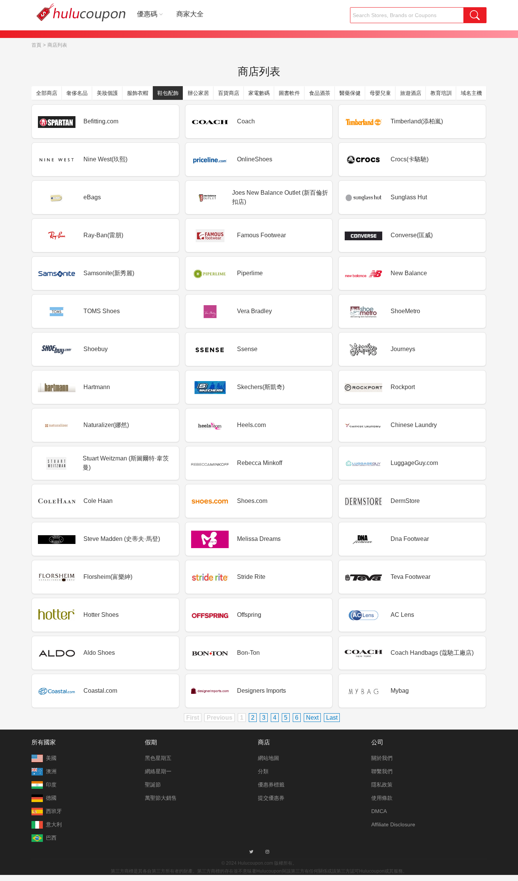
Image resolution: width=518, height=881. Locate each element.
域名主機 (471, 93)
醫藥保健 (350, 93)
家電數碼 (259, 93)
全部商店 (46, 93)
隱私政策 (381, 785)
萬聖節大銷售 (161, 798)
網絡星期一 (158, 771)
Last (331, 717)
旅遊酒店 (410, 93)
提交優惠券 (271, 798)
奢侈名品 (77, 93)
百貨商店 (228, 93)
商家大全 (190, 14)
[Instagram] (267, 852)
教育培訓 (441, 93)
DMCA (379, 811)
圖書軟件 (289, 93)
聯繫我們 (381, 771)
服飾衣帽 (137, 93)
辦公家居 (198, 93)
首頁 (36, 45)
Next (312, 717)
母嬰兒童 (380, 93)
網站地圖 (268, 758)
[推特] (251, 852)
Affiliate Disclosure (393, 824)
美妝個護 (107, 93)
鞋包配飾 (168, 93)
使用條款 (381, 798)
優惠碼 (147, 14)
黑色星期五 (158, 758)
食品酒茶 (319, 93)
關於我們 (381, 758)
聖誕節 (153, 785)
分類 (263, 771)
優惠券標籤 (271, 785)
